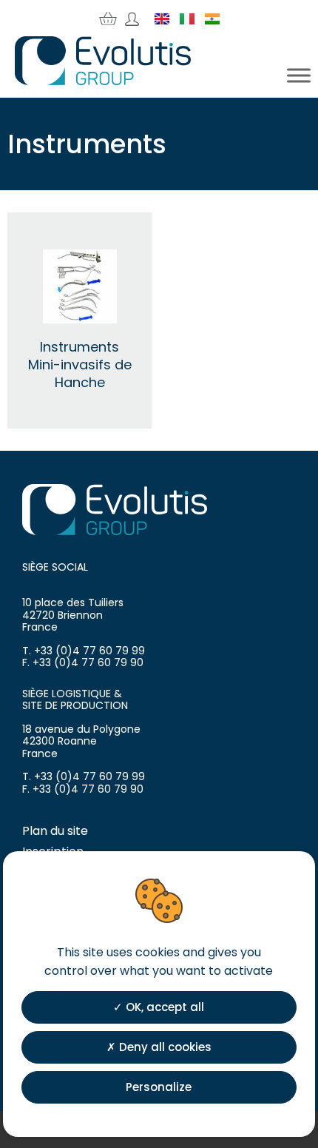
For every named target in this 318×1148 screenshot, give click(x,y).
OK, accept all (163, 1007)
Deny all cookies (164, 1047)
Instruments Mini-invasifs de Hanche (80, 365)
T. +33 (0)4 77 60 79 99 (83, 650)
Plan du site (55, 830)
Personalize (159, 1087)
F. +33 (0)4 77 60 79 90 (82, 662)
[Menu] (299, 75)
